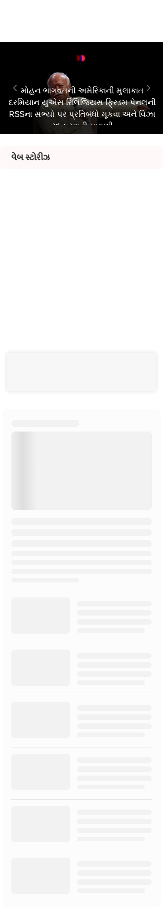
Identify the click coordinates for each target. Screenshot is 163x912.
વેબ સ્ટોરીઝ (30, 157)
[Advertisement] (81, 250)
